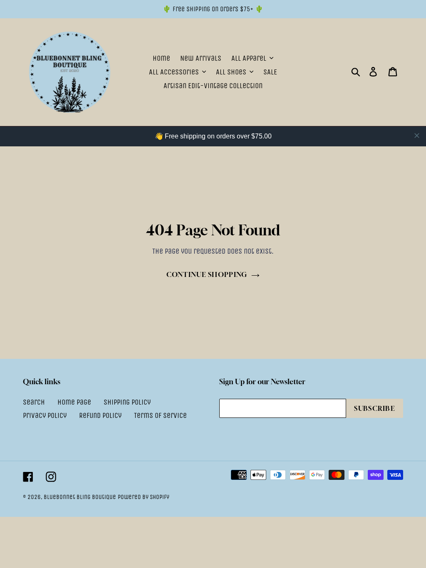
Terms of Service (160, 415)
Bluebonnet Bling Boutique (80, 497)
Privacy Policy (45, 415)
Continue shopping (207, 274)
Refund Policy (100, 415)
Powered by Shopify (143, 497)
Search (34, 402)
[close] (416, 135)
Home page (74, 402)
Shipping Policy (127, 402)
